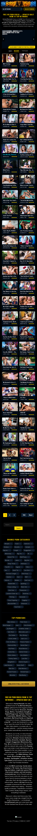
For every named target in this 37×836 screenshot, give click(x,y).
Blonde (8, 560)
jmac (18, 625)
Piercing (12, 597)
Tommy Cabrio (13, 658)
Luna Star (25, 658)
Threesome (24, 590)
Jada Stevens (9, 665)
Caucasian (23, 597)
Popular (25, 51)
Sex (7, 570)
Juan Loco (25, 638)
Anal (19, 577)
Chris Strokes (29, 625)
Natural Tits (12, 557)
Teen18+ (9, 567)
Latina (18, 560)
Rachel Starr (25, 645)
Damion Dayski (24, 662)
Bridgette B (12, 662)
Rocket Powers (12, 672)
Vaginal (19, 567)
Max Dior (12, 668)
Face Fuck (19, 607)
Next (30, 515)
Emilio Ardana (12, 655)
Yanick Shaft (21, 665)
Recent (16, 51)
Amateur (8, 547)
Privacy (16, 821)
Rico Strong (24, 635)
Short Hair (12, 590)
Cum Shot (28, 570)
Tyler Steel (12, 632)
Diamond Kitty (13, 645)
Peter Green (25, 622)
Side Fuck (28, 580)
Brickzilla (13, 675)
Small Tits (17, 570)
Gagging (25, 600)
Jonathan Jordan (24, 628)
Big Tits (21, 553)
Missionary (9, 553)
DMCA (22, 821)
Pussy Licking (13, 587)
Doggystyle (29, 550)
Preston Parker (25, 642)
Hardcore (28, 543)
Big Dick (28, 560)
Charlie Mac (12, 652)
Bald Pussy (25, 557)
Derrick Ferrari (24, 652)
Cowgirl (17, 550)
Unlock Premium (29, 9)
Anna (30, 665)
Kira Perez (12, 648)
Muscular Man (13, 603)
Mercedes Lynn (24, 632)
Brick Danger (8, 625)
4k (30, 553)
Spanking (25, 583)
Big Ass (7, 550)
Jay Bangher (11, 628)
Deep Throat (13, 563)
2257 (28, 821)
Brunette (18, 547)
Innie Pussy (26, 573)
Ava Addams (24, 655)
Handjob (29, 547)
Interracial (25, 563)
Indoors (8, 580)
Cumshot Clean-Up (13, 593)
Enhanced (25, 603)
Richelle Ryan (25, 672)
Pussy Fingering (13, 600)
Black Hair (25, 587)
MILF (27, 577)
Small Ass (27, 593)
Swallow (10, 577)
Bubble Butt (13, 583)
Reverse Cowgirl (12, 573)
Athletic (18, 580)
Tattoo (29, 567)
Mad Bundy (23, 675)
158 (24, 515)
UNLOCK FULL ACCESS (18, 684)
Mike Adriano (12, 622)
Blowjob (8, 543)
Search (18, 528)
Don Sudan (13, 635)
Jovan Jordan (13, 638)
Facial (18, 543)
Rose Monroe (24, 648)
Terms (9, 821)
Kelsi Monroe (23, 668)
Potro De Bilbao (12, 642)
